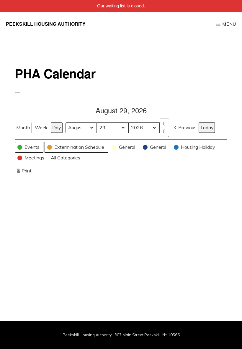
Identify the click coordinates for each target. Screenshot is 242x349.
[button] (184, 127)
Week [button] (41, 127)
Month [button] (23, 127)
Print (24, 172)
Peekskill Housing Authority (46, 23)
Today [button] (207, 127)
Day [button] (56, 127)
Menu (229, 24)
